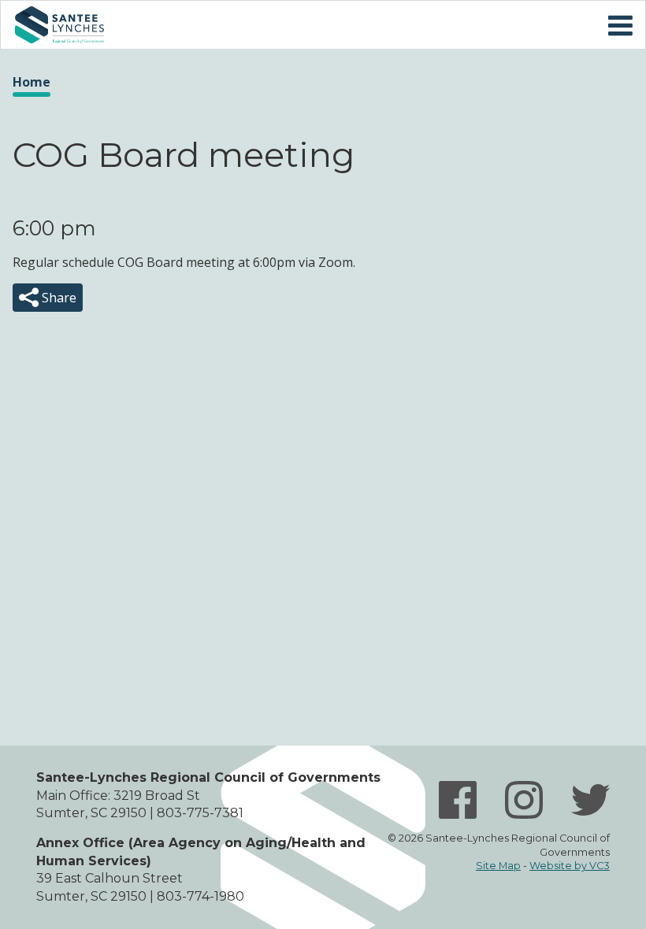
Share (57, 297)
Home (59, 24)
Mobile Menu (620, 26)
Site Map (498, 866)
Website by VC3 (569, 866)
